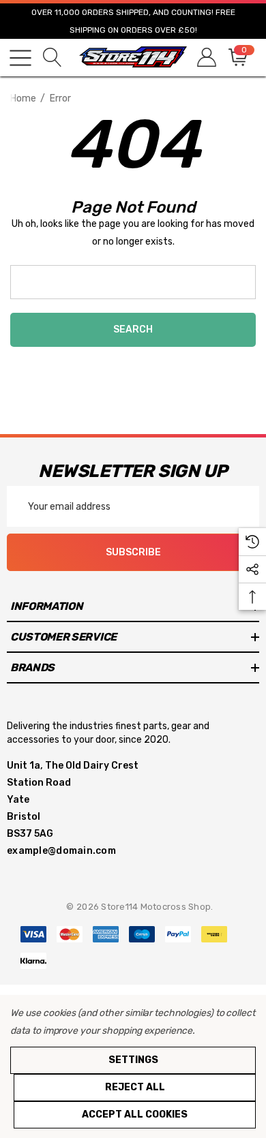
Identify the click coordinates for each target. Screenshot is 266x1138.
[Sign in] (205, 57)
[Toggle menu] (20, 58)
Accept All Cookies (135, 1114)
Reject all (135, 1087)
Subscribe (133, 552)
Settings (133, 1060)
